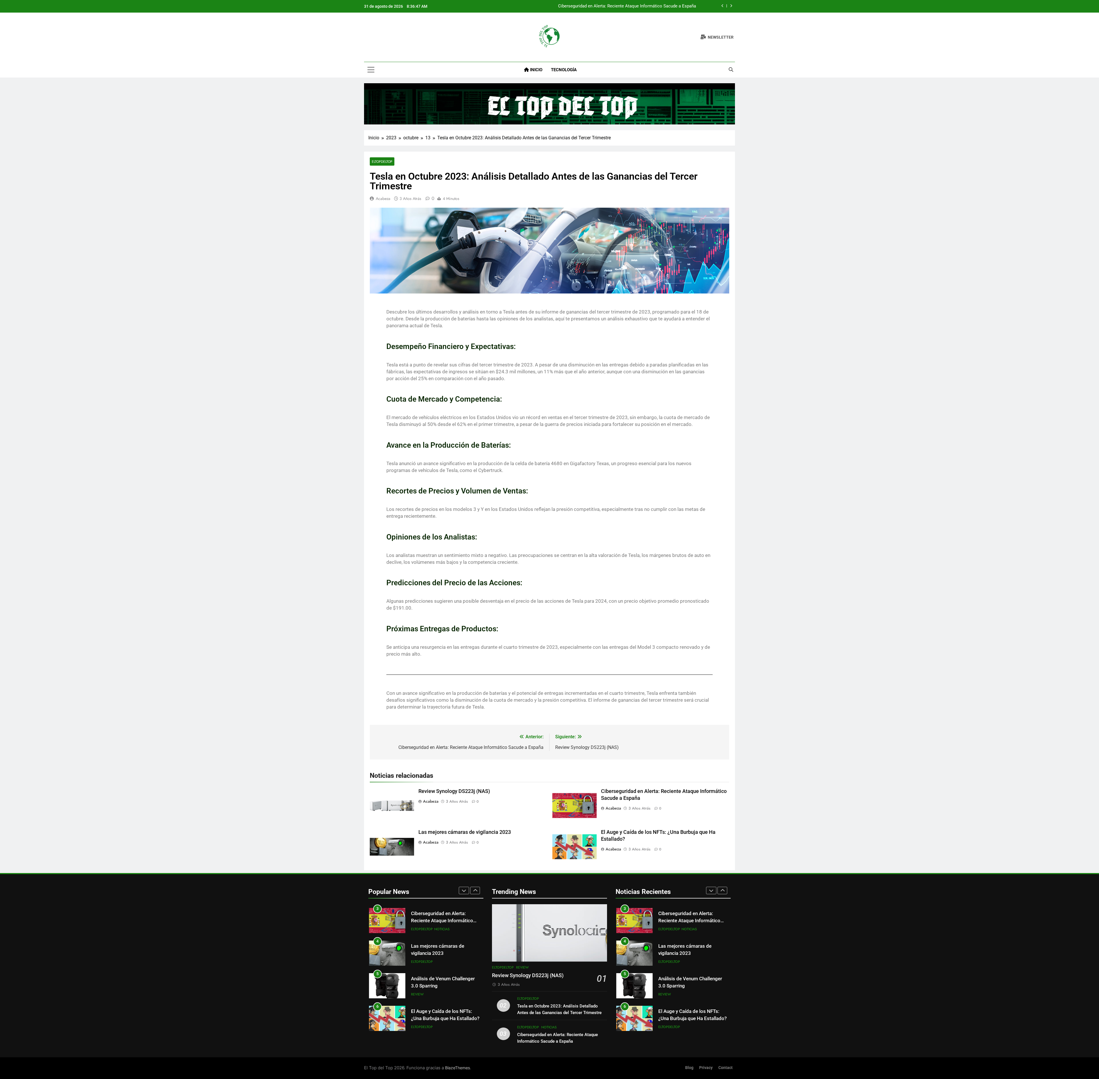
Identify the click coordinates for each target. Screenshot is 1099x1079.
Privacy (706, 1067)
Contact (725, 1067)
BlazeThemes (457, 1067)
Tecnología (564, 69)
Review (417, 994)
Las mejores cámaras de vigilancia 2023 (464, 832)
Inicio (535, 69)
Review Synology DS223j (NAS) (454, 791)
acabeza (383, 198)
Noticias (442, 929)
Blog (689, 1067)
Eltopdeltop (382, 161)
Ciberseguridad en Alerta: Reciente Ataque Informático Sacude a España (627, 6)
